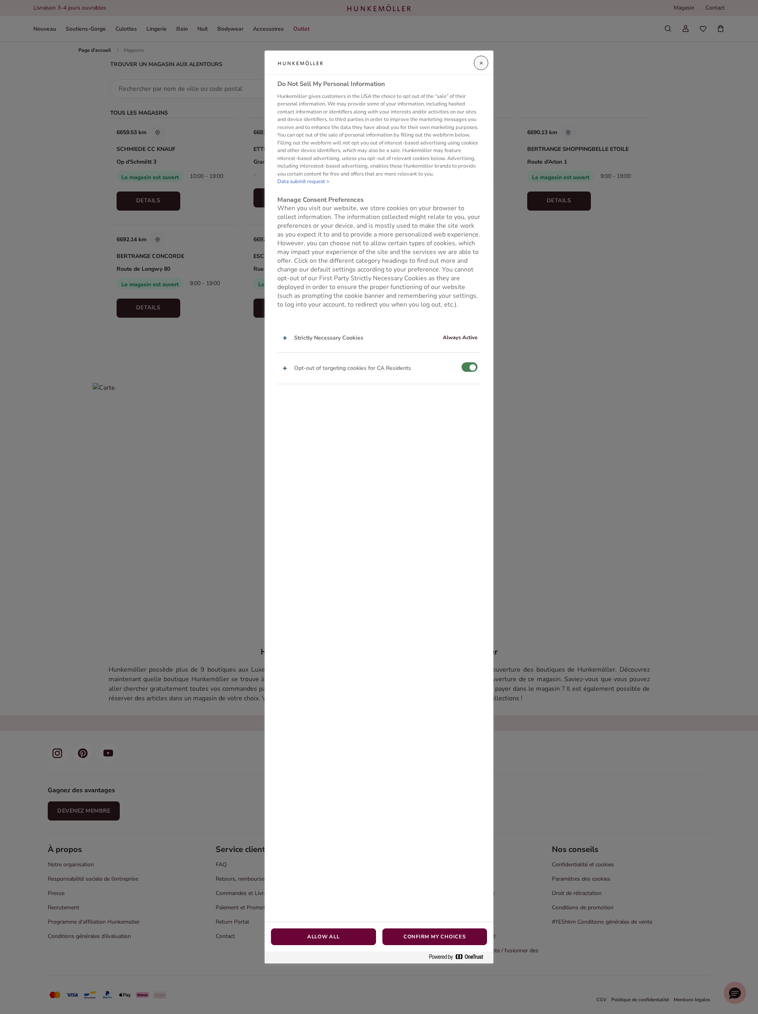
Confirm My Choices (434, 936)
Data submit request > (303, 182)
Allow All (323, 936)
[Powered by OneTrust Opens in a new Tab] (459, 957)
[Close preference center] (481, 63)
